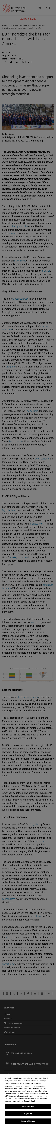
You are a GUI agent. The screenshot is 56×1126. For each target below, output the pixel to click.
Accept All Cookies (28, 1121)
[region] (28, 1100)
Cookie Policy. (29, 1101)
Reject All (28, 1114)
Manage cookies (28, 1106)
